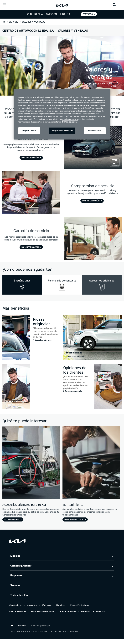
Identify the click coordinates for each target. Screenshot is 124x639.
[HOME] (4, 22)
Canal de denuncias (67, 611)
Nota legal (61, 605)
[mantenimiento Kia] (91, 463)
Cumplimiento (15, 605)
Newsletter (32, 605)
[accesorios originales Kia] (31, 463)
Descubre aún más (43, 340)
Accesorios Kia (11, 519)
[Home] (12, 625)
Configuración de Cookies (62, 131)
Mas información (90, 200)
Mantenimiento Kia (73, 519)
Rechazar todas (95, 131)
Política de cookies (17, 611)
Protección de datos (79, 605)
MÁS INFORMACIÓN (30, 157)
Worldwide (47, 605)
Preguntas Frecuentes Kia (93, 611)
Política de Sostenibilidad (42, 611)
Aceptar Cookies (29, 131)
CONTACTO (88, 14)
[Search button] (114, 4)
